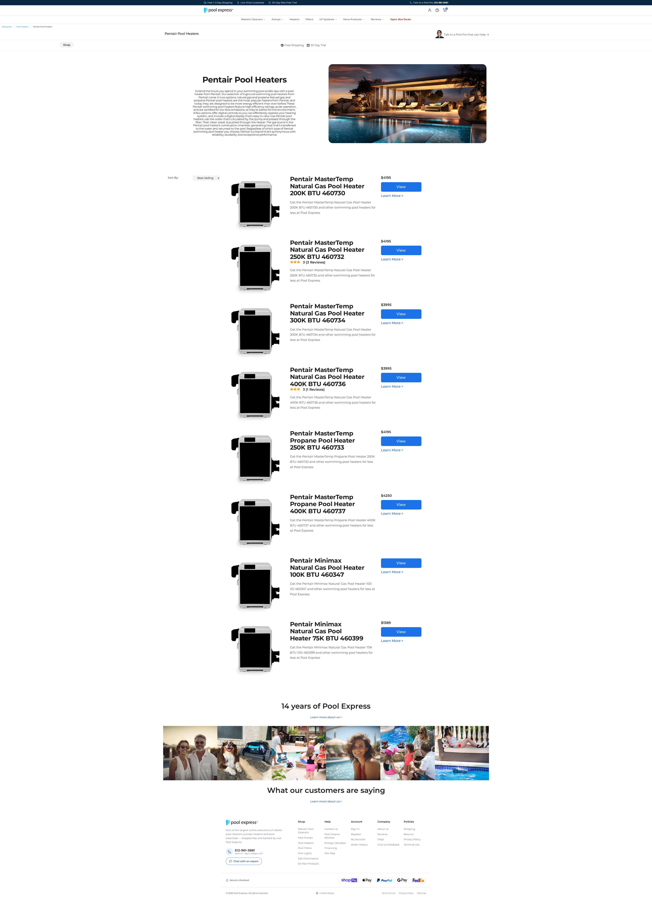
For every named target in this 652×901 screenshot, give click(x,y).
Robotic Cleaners (251, 19)
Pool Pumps (305, 837)
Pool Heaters (22, 26)
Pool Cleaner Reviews (332, 836)
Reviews (376, 19)
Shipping (409, 829)
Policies (409, 821)
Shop (66, 45)
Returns (408, 834)
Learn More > (392, 196)
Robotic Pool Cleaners (306, 830)
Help (327, 821)
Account (356, 821)
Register (356, 834)
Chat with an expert (245, 861)
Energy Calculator (335, 842)
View (401, 187)
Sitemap (421, 893)
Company (383, 821)
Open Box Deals (400, 19)
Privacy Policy (412, 839)
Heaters (294, 19)
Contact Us (331, 829)
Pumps (276, 19)
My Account (358, 839)
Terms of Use (412, 844)
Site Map (329, 853)
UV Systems (326, 19)
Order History (359, 844)
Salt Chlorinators (308, 858)
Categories (7, 26)
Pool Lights (305, 853)
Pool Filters (305, 848)
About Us (383, 829)
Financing (330, 848)
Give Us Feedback (388, 844)
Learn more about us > (326, 717)
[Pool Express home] (218, 10)
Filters (309, 19)
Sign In (355, 829)
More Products (352, 19)
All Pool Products (308, 863)
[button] (437, 10)
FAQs (380, 839)
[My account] (429, 10)
